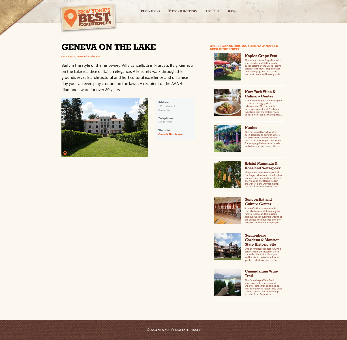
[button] (150, 11)
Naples (251, 127)
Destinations (150, 11)
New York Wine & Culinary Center (260, 93)
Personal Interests (183, 11)
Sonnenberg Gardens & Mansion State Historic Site (262, 240)
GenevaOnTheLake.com (170, 134)
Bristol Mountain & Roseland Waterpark (262, 165)
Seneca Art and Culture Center (258, 201)
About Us (212, 11)
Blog (231, 11)
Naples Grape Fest (261, 55)
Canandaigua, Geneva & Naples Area (80, 56)
